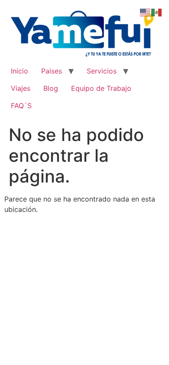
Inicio (19, 71)
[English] (145, 11)
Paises (51, 71)
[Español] (156, 11)
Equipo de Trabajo (101, 88)
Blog (50, 88)
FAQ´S (21, 105)
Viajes (20, 88)
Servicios (102, 71)
